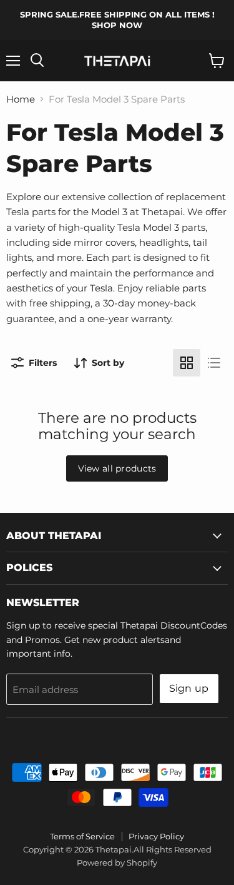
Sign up (189, 688)
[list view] (214, 363)
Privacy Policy (156, 836)
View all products (117, 468)
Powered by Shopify (117, 862)
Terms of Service (82, 836)
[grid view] (186, 363)
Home (20, 99)
